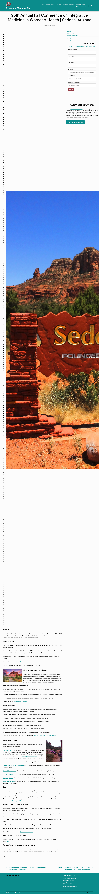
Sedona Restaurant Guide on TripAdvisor (45, 735)
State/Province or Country (74, 82)
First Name (71, 56)
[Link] (19, 875)
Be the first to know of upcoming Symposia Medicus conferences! (82, 46)
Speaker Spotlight (71, 37)
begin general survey (75, 122)
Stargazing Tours (8, 778)
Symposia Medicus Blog (15, 892)
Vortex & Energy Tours (9, 771)
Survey (77, 6)
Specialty (71, 69)
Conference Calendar (68, 4)
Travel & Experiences (50, 25)
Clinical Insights (70, 33)
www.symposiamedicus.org (70, 886)
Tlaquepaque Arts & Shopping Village (13, 765)
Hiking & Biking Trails (9, 781)
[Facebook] (10, 875)
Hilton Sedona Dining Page (21, 701)
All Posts (69, 31)
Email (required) (72, 49)
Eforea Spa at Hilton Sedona (19, 801)
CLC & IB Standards (81, 4)
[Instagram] (7, 875)
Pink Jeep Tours (7, 750)
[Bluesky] (16, 875)
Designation (71, 75)
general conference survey (76, 109)
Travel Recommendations (47, 4)
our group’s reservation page (29, 756)
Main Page (58, 4)
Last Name (71, 62)
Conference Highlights (72, 35)
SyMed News (70, 39)
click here (21, 661)
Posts (82, 6)
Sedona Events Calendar (26, 832)
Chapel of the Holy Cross (10, 774)
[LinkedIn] (13, 875)
